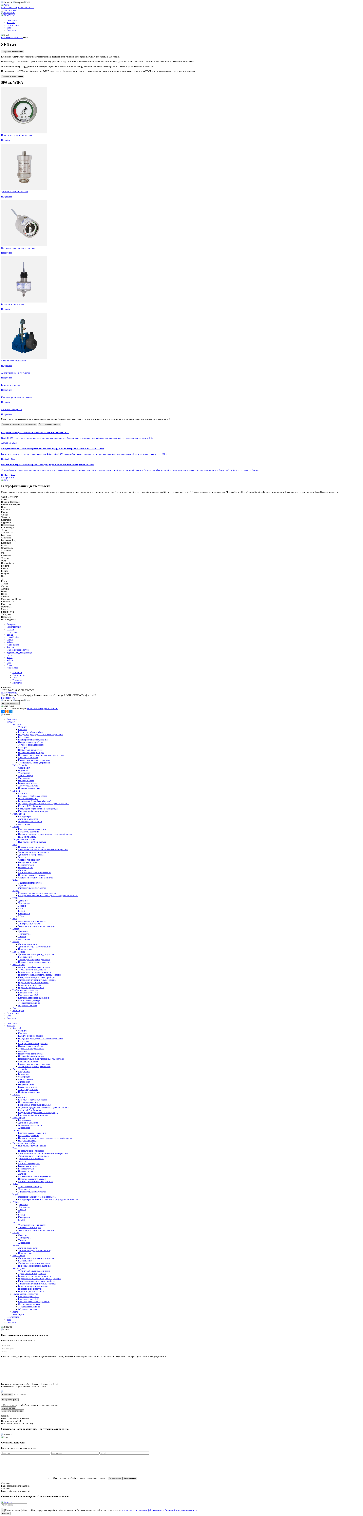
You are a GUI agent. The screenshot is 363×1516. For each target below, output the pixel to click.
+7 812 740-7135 (9, 7)
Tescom (10, 647)
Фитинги (22, 727)
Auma (9, 665)
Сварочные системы (28, 757)
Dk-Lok (10, 629)
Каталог (11, 22)
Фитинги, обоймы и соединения (34, 967)
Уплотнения (24, 778)
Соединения (24, 768)
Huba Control (13, 637)
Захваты (22, 857)
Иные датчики (25, 949)
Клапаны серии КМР (28, 995)
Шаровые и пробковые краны (32, 796)
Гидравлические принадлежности (34, 972)
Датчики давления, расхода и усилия (36, 954)
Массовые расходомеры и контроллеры (37, 893)
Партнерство (13, 25)
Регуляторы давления (28, 831)
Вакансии (17, 680)
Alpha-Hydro (13, 645)
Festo (9, 655)
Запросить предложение (12, 52)
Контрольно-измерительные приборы (36, 977)
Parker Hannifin (14, 627)
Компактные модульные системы (34, 760)
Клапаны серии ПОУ (28, 992)
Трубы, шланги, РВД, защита (32, 969)
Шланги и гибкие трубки (30, 732)
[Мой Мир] (10, 711)
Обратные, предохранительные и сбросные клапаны (43, 803)
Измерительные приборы (30, 742)
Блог (9, 27)
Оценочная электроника (30, 821)
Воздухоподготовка (27, 783)
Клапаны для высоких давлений (33, 998)
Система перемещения (29, 860)
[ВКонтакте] (3, 711)
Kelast (9, 657)
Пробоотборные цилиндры (31, 752)
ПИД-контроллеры (27, 837)
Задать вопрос (8, 1408)
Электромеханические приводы (33, 852)
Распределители (26, 865)
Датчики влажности (28, 944)
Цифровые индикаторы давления (34, 962)
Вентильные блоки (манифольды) (34, 801)
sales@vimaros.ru (9, 10)
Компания (12, 20)
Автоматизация (25, 775)
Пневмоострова (25, 867)
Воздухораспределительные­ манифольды (38, 808)
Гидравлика (23, 770)
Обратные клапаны (27, 1005)
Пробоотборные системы (30, 750)
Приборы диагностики (29, 788)
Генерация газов (26, 780)
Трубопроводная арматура (19, 652)
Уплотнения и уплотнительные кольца (37, 980)
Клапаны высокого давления (32, 829)
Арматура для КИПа (28, 785)
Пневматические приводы (31, 847)
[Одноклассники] (7, 711)
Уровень (22, 906)
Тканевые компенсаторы (30, 883)
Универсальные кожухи (29, 923)
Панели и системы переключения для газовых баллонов (45, 834)
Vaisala (10, 642)
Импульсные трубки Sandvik (32, 842)
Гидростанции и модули (30, 985)
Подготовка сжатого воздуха (32, 875)
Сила (20, 908)
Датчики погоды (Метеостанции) (34, 946)
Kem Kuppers (13, 632)
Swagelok (11, 624)
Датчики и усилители (28, 819)
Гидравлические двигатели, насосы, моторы (39, 975)
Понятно (5, 1513)
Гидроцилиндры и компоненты (33, 982)
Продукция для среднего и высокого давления (40, 734)
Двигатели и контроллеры (31, 854)
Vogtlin (10, 634)
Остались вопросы (10, 703)
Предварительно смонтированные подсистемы (41, 755)
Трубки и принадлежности (31, 745)
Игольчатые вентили (28, 798)
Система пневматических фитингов (35, 877)
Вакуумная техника (27, 862)
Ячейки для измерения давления (34, 959)
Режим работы (8, 698)
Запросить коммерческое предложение (19, 424)
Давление (23, 900)
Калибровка (24, 913)
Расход (21, 911)
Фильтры (22, 747)
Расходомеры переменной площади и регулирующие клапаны (48, 895)
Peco (9, 662)
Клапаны (22, 729)
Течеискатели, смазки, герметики (34, 762)
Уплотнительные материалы (32, 888)
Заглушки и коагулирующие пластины (36, 926)
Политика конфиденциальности (42, 708)
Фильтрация (24, 773)
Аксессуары (24, 824)
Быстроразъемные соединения (33, 739)
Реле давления (25, 957)
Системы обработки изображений (34, 872)
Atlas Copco (12, 668)
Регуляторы (23, 737)
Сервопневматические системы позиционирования (43, 849)
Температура (24, 903)
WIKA (20, 37)
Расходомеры (24, 816)
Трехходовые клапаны (29, 1003)
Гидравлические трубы (18, 650)
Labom (10, 639)
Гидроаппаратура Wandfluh (31, 987)
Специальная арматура (29, 1000)
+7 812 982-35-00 (26, 7)
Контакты (11, 30)
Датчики (22, 870)
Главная (5, 37)
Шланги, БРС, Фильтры (29, 806)
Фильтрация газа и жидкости (32, 921)
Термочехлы (24, 885)
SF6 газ (21, 916)
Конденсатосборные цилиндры (33, 811)
